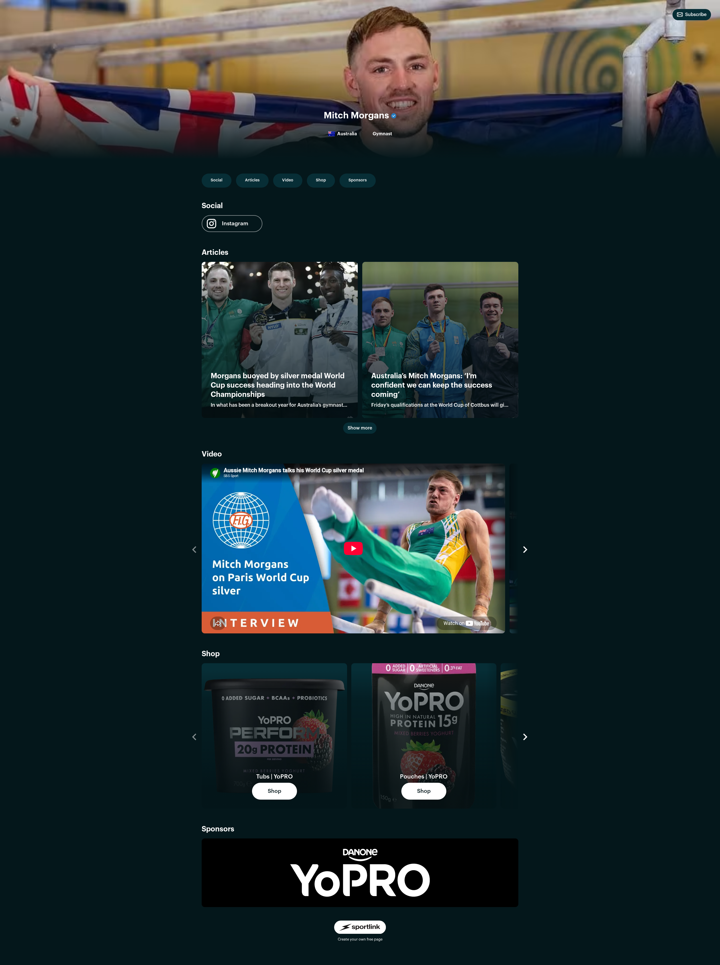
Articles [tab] (252, 180)
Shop (274, 791)
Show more (360, 428)
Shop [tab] (321, 180)
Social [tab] (216, 180)
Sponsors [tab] (357, 180)
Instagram (235, 223)
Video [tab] (287, 180)
